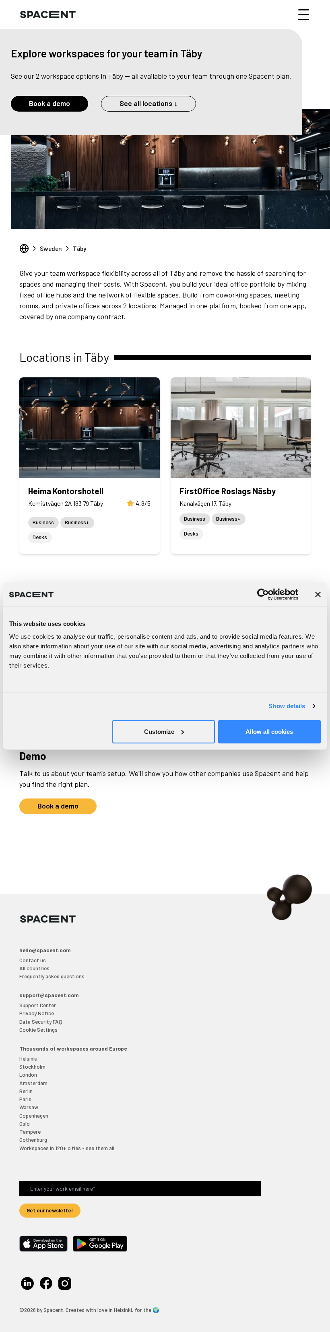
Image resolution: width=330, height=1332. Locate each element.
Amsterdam (33, 1082)
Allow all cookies (269, 731)
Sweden (51, 248)
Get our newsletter (50, 1210)
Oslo (24, 1123)
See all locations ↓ (148, 103)
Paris (25, 1099)
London (28, 1074)
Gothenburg (33, 1139)
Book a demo (49, 103)
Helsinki (28, 1058)
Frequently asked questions (52, 976)
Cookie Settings (38, 1029)
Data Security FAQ (40, 1021)
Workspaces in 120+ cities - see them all (66, 1148)
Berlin (26, 1091)
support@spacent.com (49, 995)
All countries (34, 968)
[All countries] (24, 248)
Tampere (30, 1131)
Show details (286, 706)
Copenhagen (33, 1115)
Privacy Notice (36, 1013)
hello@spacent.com (45, 950)
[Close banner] (318, 594)
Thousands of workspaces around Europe (73, 1048)
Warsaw (28, 1107)
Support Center (37, 1005)
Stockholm (32, 1066)
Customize (159, 731)
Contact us (32, 960)
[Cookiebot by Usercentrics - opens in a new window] (263, 595)
